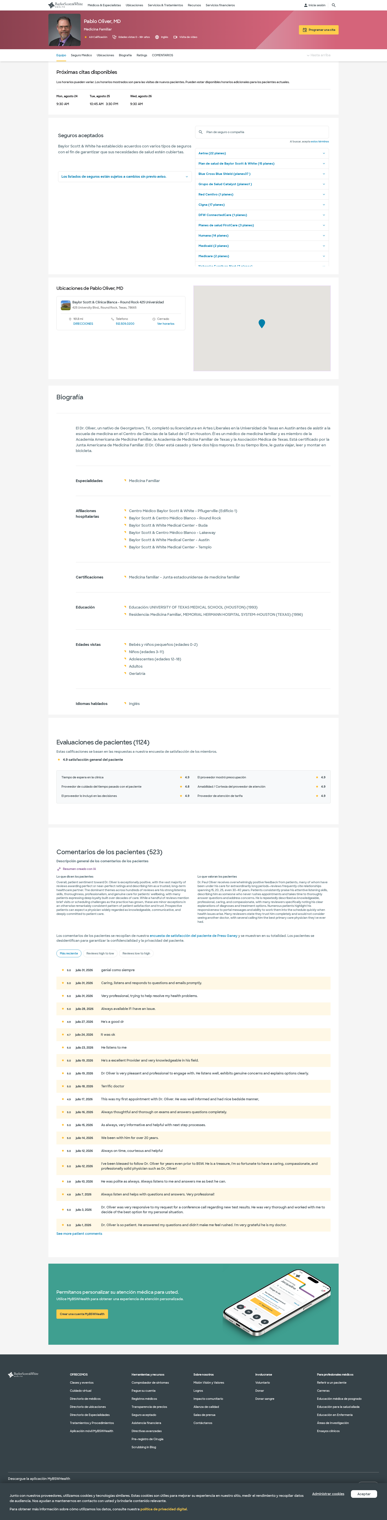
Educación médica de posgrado (339, 1399)
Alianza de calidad (206, 1407)
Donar (259, 1391)
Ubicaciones (105, 55)
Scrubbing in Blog (144, 1447)
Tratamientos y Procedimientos (92, 1423)
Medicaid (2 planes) (214, 246)
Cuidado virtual (80, 1391)
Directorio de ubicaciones (88, 1407)
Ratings (142, 55)
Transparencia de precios (149, 1407)
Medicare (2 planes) (214, 256)
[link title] (65, 5)
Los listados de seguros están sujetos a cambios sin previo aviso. (113, 177)
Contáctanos (203, 1423)
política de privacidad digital (163, 1509)
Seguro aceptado (144, 1415)
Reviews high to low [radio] (100, 953)
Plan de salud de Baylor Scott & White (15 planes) (237, 163)
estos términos (320, 141)
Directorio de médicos (85, 1399)
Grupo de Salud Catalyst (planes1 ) (225, 184)
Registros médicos (144, 1399)
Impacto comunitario (208, 1399)
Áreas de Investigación (333, 1423)
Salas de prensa (204, 1415)
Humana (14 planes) (214, 235)
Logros (198, 1391)
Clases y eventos (82, 1382)
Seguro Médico (81, 55)
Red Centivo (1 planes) (216, 194)
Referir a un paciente (331, 1382)
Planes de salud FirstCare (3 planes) (226, 225)
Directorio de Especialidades (90, 1415)
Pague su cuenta (144, 1391)
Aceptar (364, 1494)
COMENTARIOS (162, 55)
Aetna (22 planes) (212, 153)
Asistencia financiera (146, 1423)
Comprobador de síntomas (150, 1382)
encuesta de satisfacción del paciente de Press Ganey (193, 936)
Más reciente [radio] (69, 953)
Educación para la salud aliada (338, 1407)
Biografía (125, 55)
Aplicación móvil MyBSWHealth (91, 1431)
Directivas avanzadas (147, 1431)
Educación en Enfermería (335, 1415)
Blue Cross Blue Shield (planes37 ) (225, 174)
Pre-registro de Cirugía (147, 1439)
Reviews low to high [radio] (136, 953)
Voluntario (262, 1382)
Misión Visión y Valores (209, 1382)
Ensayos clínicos (328, 1431)
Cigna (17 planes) (212, 205)
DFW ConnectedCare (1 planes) (223, 215)
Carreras (323, 1391)
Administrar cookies (328, 1494)
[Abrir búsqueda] (334, 5)
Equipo (61, 55)
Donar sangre (264, 1399)
